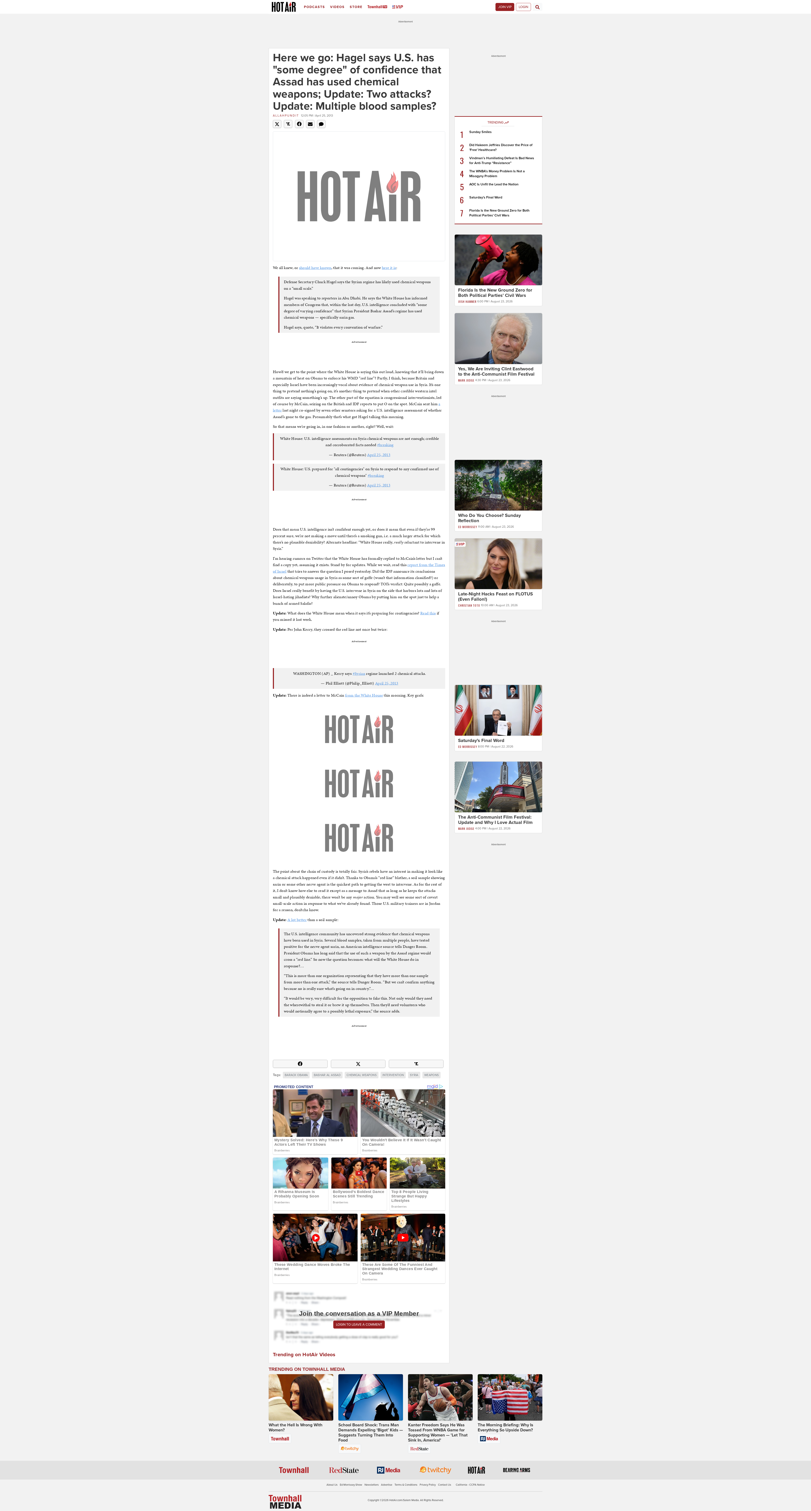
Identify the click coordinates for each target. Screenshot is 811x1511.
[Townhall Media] (285, 1501)
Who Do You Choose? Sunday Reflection (489, 518)
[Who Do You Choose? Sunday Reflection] (498, 485)
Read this (428, 613)
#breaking (385, 445)
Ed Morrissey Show (351, 1485)
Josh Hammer (467, 301)
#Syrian (359, 673)
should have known (315, 267)
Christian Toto (469, 605)
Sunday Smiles (480, 132)
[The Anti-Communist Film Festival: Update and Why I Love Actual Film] (498, 787)
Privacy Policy (428, 1485)
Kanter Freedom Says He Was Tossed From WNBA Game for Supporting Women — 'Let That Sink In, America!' (438, 1433)
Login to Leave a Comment (359, 1324)
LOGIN (523, 7)
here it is (389, 267)
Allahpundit (286, 115)
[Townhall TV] (378, 7)
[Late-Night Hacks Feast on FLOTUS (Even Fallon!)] (498, 563)
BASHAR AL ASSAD (327, 1075)
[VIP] (398, 7)
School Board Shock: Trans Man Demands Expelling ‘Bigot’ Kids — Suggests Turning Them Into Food (370, 1433)
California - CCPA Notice (470, 1485)
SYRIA (414, 1075)
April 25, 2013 (378, 455)
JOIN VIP (505, 7)
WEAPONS (431, 1075)
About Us (332, 1485)
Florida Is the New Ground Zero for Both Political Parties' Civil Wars (495, 292)
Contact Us (444, 1485)
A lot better (297, 920)
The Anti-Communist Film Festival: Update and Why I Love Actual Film (495, 819)
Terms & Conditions (406, 1485)
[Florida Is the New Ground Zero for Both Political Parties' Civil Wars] (498, 260)
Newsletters (372, 1485)
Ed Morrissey (467, 527)
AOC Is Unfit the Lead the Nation (493, 184)
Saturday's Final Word (485, 197)
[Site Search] (537, 7)
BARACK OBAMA (296, 1075)
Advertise (386, 1485)
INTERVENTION (393, 1075)
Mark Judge (466, 380)
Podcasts (314, 7)
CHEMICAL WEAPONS (362, 1075)
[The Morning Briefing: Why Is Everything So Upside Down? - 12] (510, 1397)
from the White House (364, 695)
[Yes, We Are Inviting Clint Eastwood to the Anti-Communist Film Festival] (498, 338)
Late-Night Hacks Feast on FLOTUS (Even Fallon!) (495, 596)
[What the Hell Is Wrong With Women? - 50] (301, 1397)
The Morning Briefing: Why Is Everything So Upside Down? (505, 1428)
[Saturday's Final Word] (498, 710)
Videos (337, 7)
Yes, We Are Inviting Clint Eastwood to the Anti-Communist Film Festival (496, 371)
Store (356, 7)
